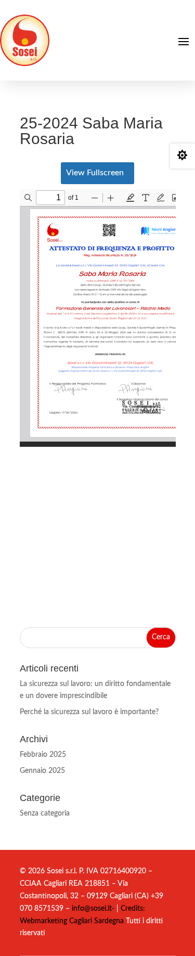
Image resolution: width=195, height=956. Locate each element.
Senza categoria (45, 813)
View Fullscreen (95, 173)
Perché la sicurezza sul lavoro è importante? (89, 712)
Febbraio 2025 (43, 754)
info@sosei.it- (93, 908)
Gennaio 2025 (42, 770)
